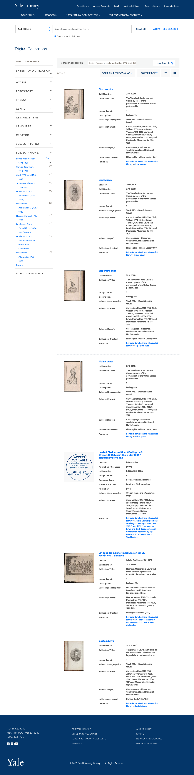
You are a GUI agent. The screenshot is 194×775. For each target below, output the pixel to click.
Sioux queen (105, 180)
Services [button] (50, 15)
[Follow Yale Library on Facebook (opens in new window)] (8, 743)
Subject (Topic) (27, 144)
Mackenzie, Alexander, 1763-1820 (25, 256)
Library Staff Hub (146, 743)
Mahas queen (106, 361)
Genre (20, 108)
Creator (22, 135)
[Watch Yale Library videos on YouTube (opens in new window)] (16, 743)
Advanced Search (165, 29)
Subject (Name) (27, 152)
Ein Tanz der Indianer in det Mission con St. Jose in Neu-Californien (122, 554)
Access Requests (101, 6)
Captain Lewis (106, 641)
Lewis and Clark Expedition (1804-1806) (26, 195)
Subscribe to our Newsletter (89, 738)
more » (19, 265)
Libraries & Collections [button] (83, 15)
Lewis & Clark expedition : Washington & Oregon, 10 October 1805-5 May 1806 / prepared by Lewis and (121, 455)
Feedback (77, 743)
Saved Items (83, 6)
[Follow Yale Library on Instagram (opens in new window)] (12, 743)
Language (23, 126)
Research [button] (27, 15)
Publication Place (29, 273)
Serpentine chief (107, 270)
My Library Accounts (84, 734)
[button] (141, 29)
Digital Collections (31, 49)
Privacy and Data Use (149, 738)
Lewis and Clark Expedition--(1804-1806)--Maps (26, 228)
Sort (116, 73)
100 (147, 73)
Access (21, 82)
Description (63, 36)
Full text (76, 36)
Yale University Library (27, 6)
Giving (140, 734)
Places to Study (171, 6)
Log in (117, 6)
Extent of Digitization (33, 70)
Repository (24, 91)
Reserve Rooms (152, 6)
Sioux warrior (106, 89)
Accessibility (144, 729)
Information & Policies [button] (124, 15)
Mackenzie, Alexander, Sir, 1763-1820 (27, 207)
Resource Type (27, 117)
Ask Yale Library (132, 6)
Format (22, 100)
